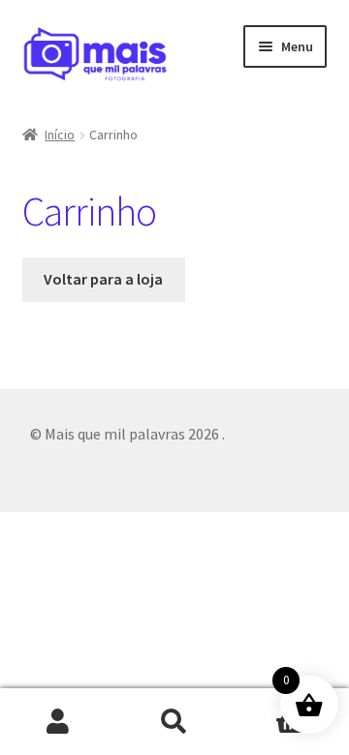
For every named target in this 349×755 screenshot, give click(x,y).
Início (60, 134)
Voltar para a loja (103, 278)
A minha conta (58, 722)
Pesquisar (174, 722)
